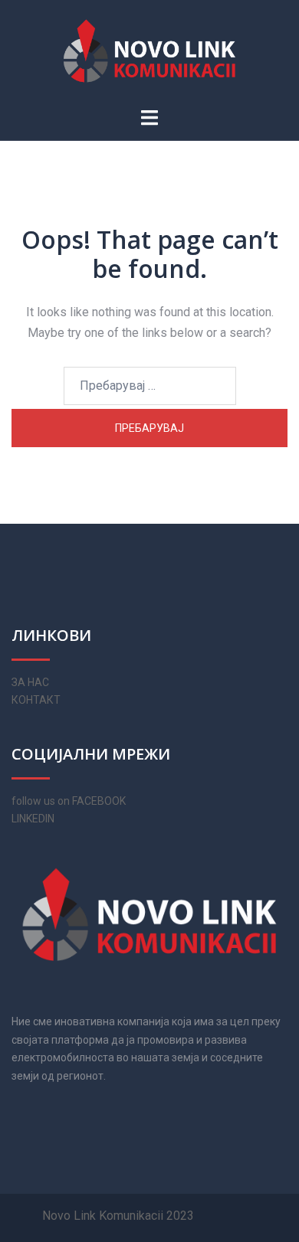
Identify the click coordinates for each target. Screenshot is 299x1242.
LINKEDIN (33, 818)
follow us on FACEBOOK (69, 801)
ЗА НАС (30, 682)
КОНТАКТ (36, 700)
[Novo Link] (149, 52)
